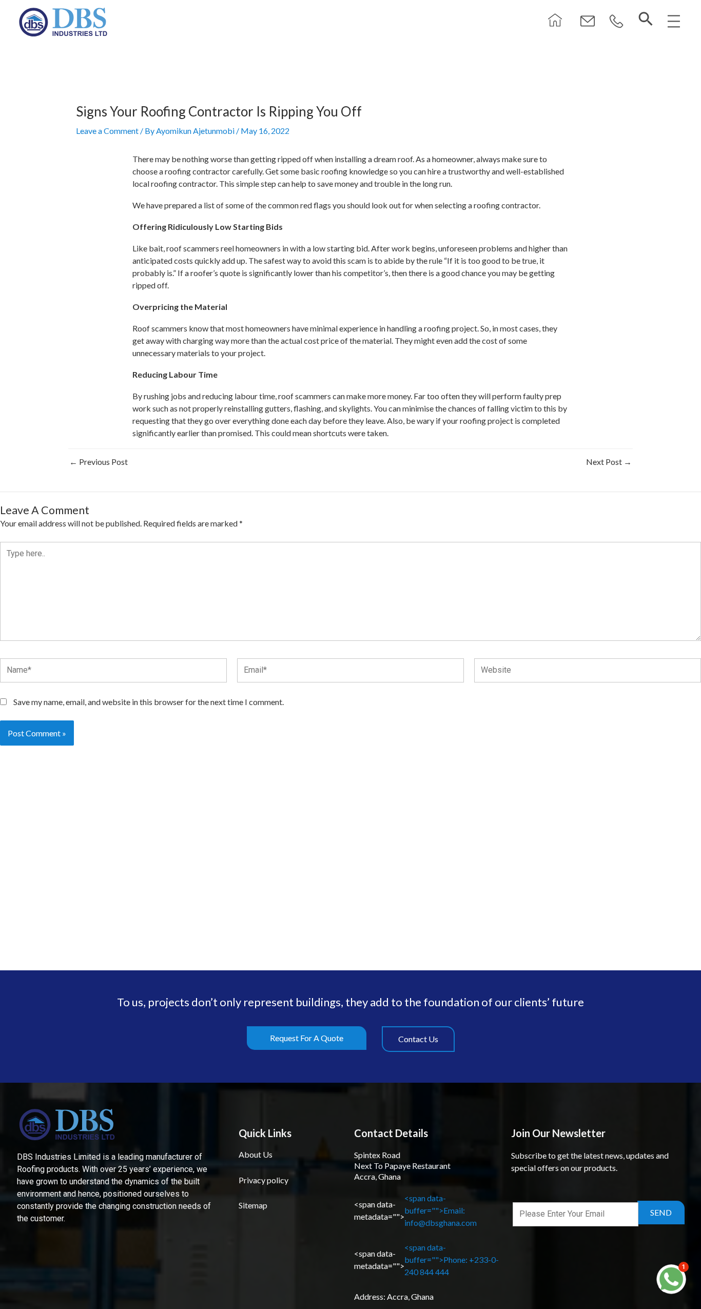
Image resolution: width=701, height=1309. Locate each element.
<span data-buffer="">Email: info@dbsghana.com (415, 1210)
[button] (616, 22)
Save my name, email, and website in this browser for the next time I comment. (148, 702)
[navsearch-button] (645, 19)
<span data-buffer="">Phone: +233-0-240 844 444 (426, 1259)
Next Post (609, 462)
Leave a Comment (107, 130)
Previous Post (98, 462)
